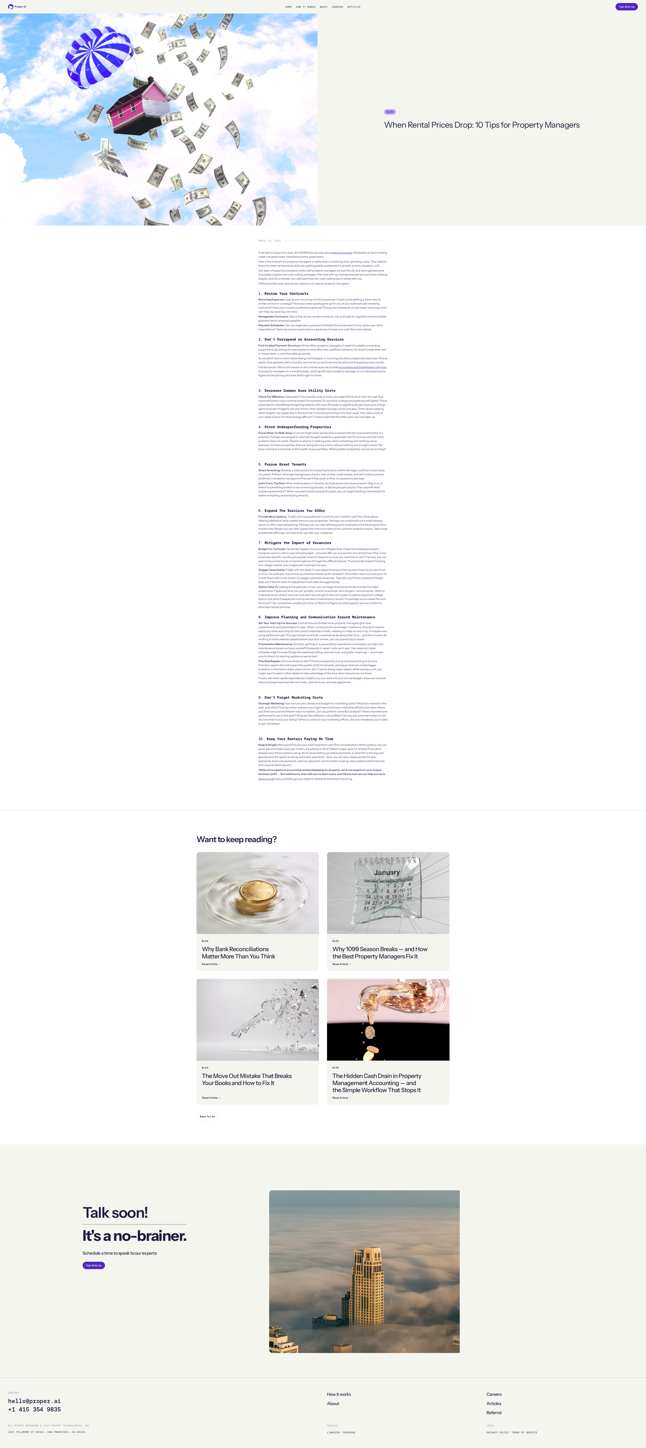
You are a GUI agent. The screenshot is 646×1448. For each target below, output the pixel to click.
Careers (337, 6)
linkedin (333, 1432)
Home (288, 6)
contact (13, 1392)
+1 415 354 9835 (34, 1409)
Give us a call (266, 779)
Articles (354, 6)
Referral (494, 1412)
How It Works (306, 6)
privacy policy (498, 1432)
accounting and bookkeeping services (362, 367)
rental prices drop (341, 252)
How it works (339, 1394)
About (324, 6)
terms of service (524, 1432)
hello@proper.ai (34, 1401)
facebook (349, 1432)
